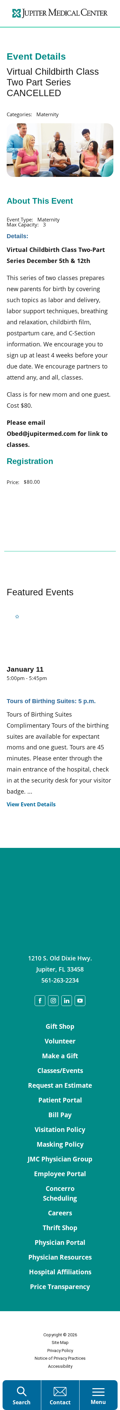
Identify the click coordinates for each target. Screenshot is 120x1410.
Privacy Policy (60, 1350)
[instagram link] (53, 1000)
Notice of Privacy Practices (60, 1358)
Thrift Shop (60, 1227)
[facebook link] (40, 1000)
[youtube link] (80, 1000)
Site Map (60, 1342)
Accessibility (60, 1366)
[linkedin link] (66, 1000)
